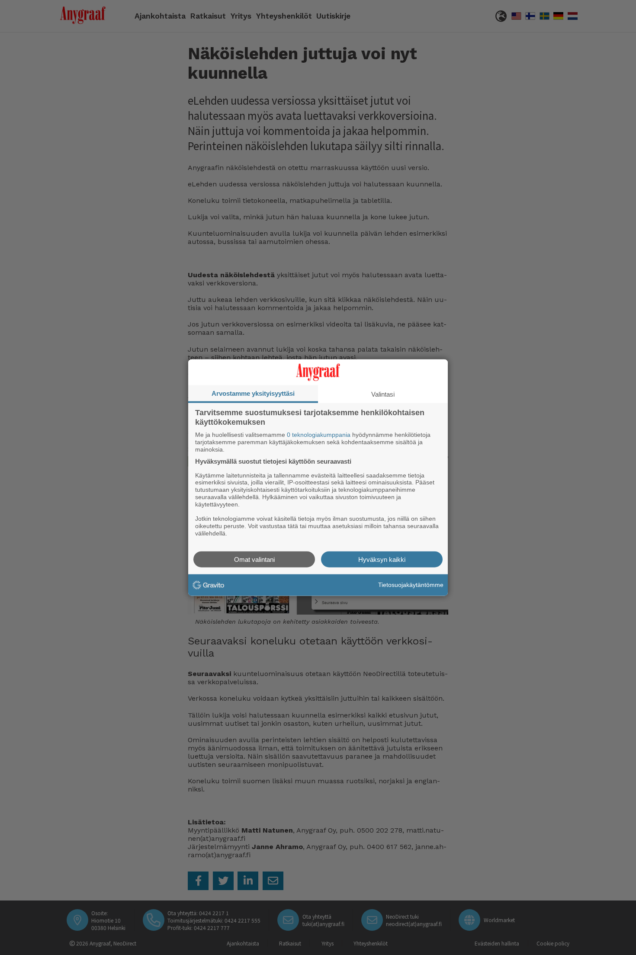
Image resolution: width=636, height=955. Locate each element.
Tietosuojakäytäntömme (410, 584)
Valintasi (383, 394)
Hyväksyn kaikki (381, 559)
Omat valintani (254, 559)
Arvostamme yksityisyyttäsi (253, 393)
